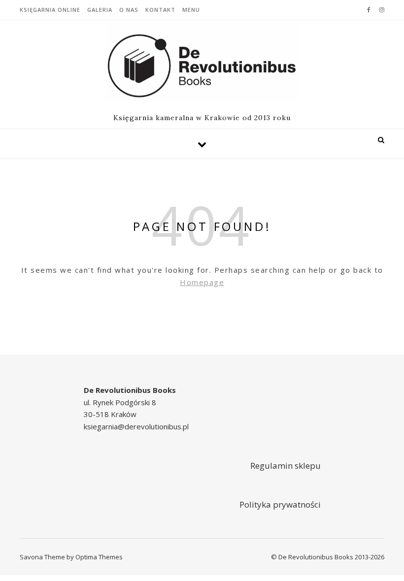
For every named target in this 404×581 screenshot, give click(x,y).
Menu (191, 9)
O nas (128, 9)
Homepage (202, 282)
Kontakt (160, 9)
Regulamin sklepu (285, 465)
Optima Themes (99, 556)
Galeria (99, 9)
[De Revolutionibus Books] (202, 63)
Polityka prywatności (280, 504)
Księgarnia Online (50, 9)
